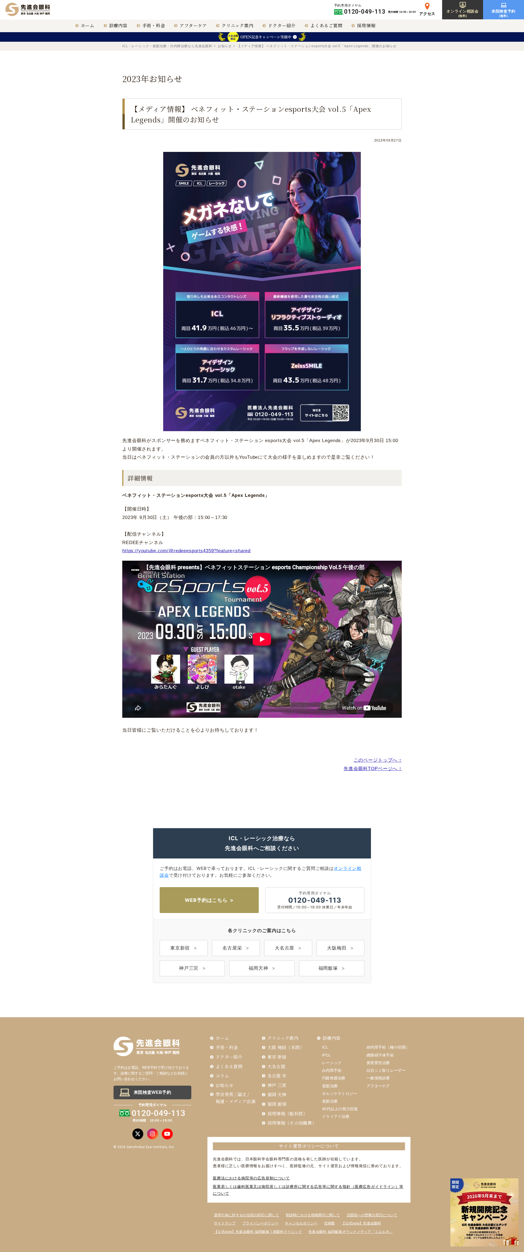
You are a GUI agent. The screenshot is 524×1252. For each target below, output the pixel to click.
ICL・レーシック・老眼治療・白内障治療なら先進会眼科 (167, 46)
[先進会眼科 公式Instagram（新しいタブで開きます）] (152, 1133)
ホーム (87, 25)
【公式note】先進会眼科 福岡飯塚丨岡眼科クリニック (258, 1232)
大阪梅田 (336, 948)
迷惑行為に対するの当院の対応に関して (246, 1215)
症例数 (329, 1223)
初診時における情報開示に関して (313, 1215)
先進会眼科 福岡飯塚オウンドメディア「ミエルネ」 (350, 1232)
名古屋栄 (232, 948)
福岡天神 (258, 968)
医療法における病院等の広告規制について (251, 1178)
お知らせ (225, 46)
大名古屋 (284, 948)
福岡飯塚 (328, 968)
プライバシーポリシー (260, 1223)
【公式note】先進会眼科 (361, 1223)
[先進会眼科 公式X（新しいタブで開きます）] (137, 1133)
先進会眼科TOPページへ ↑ (373, 768)
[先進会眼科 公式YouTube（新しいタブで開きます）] (167, 1133)
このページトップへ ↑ (378, 760)
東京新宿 (180, 948)
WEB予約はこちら (206, 900)
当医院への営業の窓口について (372, 1215)
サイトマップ (225, 1223)
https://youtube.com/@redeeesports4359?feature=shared (186, 550)
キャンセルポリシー (301, 1223)
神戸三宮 (188, 968)
